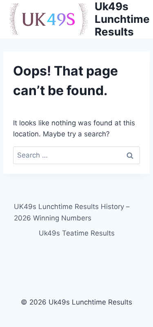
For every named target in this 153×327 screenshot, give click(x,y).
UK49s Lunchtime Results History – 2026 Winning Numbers (72, 212)
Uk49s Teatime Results (77, 233)
